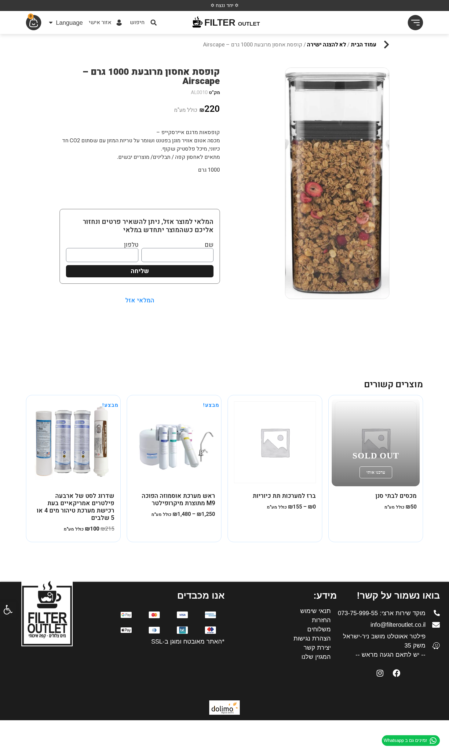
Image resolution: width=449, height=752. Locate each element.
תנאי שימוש (315, 611)
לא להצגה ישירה (326, 45)
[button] (8, 610)
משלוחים (319, 629)
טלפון (131, 245)
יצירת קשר (317, 647)
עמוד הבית (363, 45)
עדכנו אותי (376, 472)
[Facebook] (396, 673)
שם (209, 245)
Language (69, 22)
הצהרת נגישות (312, 638)
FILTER (232, 22)
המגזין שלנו (316, 656)
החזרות (321, 620)
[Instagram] (380, 673)
